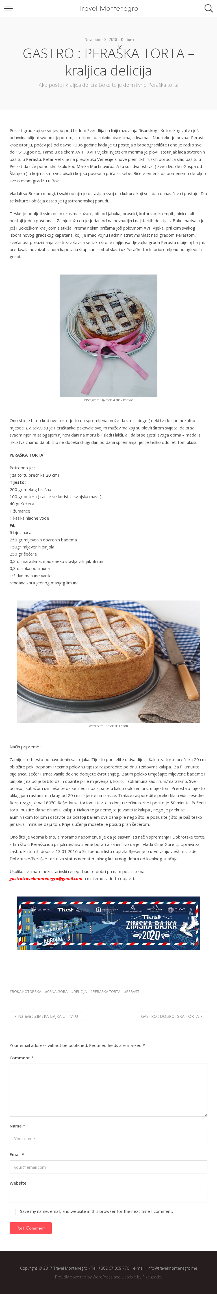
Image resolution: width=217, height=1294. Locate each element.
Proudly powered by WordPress (83, 1277)
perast (132, 991)
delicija (80, 991)
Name (17, 1126)
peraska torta (106, 991)
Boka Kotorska (26, 991)
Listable (129, 1277)
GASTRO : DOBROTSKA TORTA (170, 1016)
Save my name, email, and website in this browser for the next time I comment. (96, 1211)
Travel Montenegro (108, 8)
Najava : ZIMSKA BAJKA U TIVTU (48, 1016)
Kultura (127, 39)
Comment (21, 1057)
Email (17, 1154)
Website (18, 1183)
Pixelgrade (151, 1277)
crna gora (57, 991)
